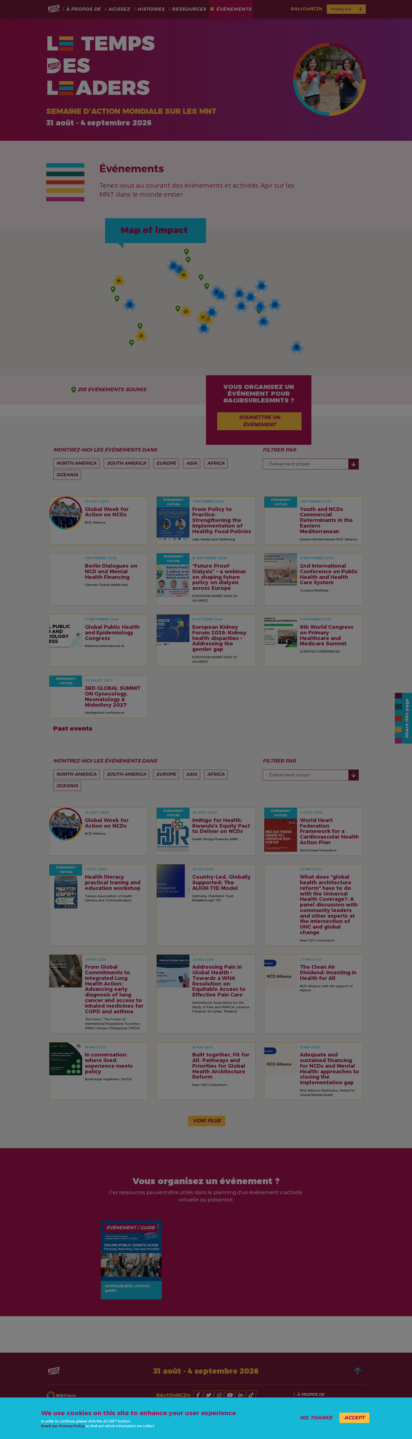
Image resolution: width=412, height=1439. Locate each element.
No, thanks (316, 1418)
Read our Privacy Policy (63, 1426)
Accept (354, 1418)
